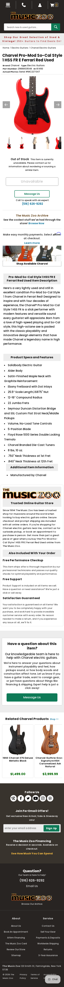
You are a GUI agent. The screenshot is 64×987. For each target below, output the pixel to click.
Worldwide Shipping (48, 943)
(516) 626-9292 (32, 204)
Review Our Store (16, 949)
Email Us (32, 886)
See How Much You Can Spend (32, 853)
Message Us (32, 194)
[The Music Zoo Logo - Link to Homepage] (32, 16)
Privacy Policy (23, 976)
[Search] (55, 27)
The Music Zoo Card (16, 943)
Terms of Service (35, 976)
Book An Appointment (16, 931)
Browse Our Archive (32, 903)
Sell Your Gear (48, 931)
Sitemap (16, 955)
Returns (48, 949)
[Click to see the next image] (58, 104)
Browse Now (36, 223)
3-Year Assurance (48, 955)
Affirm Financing (16, 937)
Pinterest (50, 798)
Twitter (28, 798)
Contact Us (48, 925)
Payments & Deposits (48, 937)
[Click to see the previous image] (6, 104)
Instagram (43, 798)
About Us (16, 925)
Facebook (21, 798)
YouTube (35, 798)
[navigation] (8, 5)
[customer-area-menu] (40, 5)
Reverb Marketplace (13, 798)
